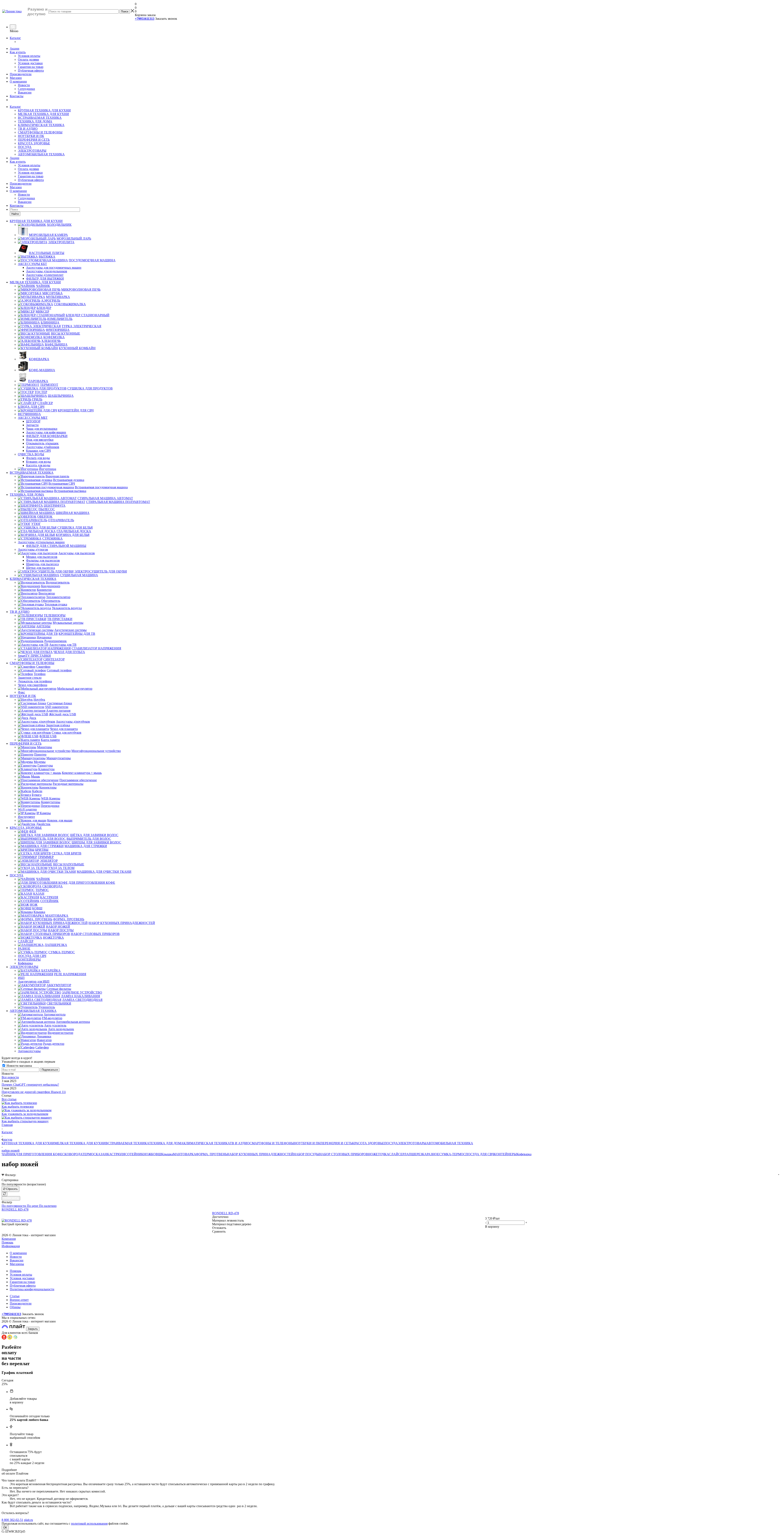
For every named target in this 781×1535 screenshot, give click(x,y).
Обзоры (15, 1307)
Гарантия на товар (30, 67)
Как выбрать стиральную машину (25, 1121)
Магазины (17, 1264)
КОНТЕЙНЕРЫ (505, 1154)
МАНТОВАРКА (184, 1154)
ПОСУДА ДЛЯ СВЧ (480, 1154)
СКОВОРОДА (72, 1154)
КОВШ (156, 1154)
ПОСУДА (25, 147)
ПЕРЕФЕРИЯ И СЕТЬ (34, 139)
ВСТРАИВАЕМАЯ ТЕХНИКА (40, 117)
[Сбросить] (4, 1194)
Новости (24, 85)
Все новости (10, 1077)
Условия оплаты (29, 56)
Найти (15, 213)
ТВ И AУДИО (28, 128)
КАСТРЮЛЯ (116, 1154)
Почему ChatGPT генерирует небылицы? (30, 1084)
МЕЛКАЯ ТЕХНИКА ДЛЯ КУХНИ (43, 114)
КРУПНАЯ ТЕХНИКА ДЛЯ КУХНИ (44, 110)
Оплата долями (28, 59)
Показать (11, 1198)
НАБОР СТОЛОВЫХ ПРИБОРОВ (343, 1154)
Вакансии (25, 92)
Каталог (15, 38)
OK (5, 1527)
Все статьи (9, 1099)
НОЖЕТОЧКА (378, 1154)
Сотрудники (26, 89)
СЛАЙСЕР (396, 1154)
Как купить (18, 52)
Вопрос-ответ (19, 1300)
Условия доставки (30, 63)
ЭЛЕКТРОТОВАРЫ (32, 150)
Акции (14, 48)
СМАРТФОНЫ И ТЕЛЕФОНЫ (40, 132)
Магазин (16, 78)
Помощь (7, 1242)
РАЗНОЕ (433, 1154)
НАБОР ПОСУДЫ (306, 1154)
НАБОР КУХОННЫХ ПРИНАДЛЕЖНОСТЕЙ (260, 1154)
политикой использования (89, 1523)
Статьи (15, 1296)
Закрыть (33, 1328)
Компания (9, 1238)
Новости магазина (19, 1065)
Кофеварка (524, 1154)
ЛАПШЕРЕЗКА (415, 1154)
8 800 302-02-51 (12, 1520)
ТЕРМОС (89, 1154)
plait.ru (28, 1520)
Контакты (16, 96)
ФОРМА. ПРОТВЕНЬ (211, 1154)
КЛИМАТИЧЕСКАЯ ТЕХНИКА (41, 125)
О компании (18, 81)
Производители (21, 74)
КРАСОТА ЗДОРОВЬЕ (34, 143)
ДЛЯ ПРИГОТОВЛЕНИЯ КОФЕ (39, 1154)
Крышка (167, 1154)
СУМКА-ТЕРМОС (452, 1154)
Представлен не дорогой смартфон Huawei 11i (34, 1092)
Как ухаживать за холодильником (25, 1114)
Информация (11, 1246)
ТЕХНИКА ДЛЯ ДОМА (35, 121)
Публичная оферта (31, 70)
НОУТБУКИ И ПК (31, 136)
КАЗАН (101, 1154)
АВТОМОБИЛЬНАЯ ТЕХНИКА (41, 154)
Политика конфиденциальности (32, 1289)
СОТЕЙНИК (134, 1154)
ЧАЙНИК (9, 1154)
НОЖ (147, 1154)
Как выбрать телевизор (18, 1106)
